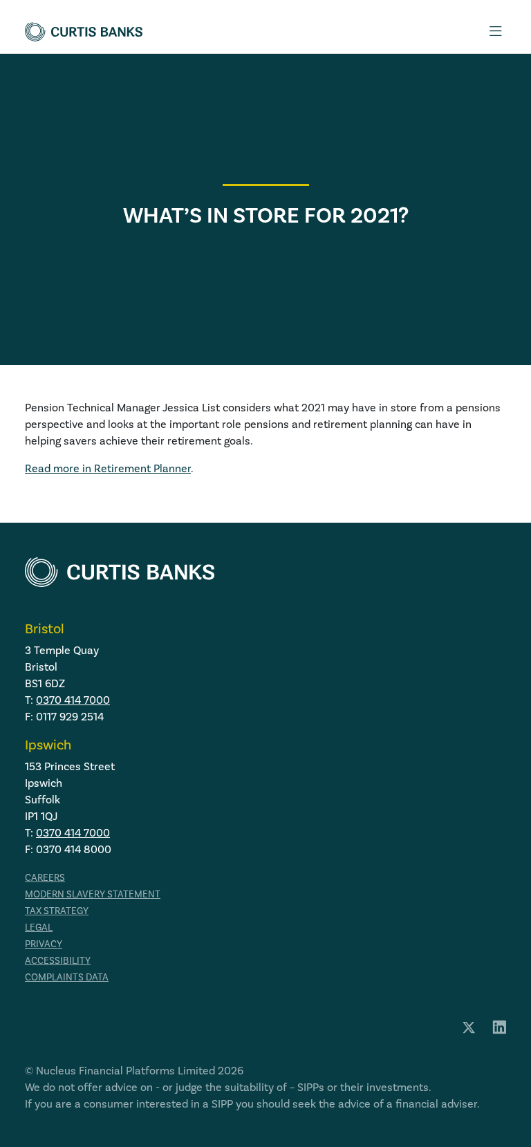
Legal (39, 927)
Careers (45, 878)
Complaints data (67, 977)
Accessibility (58, 961)
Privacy (43, 944)
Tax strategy (56, 911)
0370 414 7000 (73, 700)
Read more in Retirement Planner (108, 468)
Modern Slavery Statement (92, 894)
